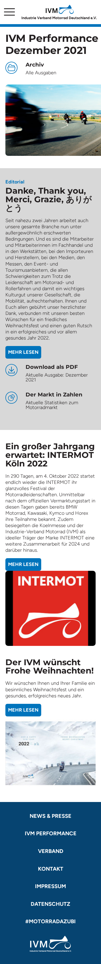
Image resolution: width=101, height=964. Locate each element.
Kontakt (50, 869)
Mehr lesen (23, 352)
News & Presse (50, 816)
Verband (50, 851)
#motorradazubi (50, 921)
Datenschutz (50, 904)
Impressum (50, 886)
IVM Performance (50, 833)
